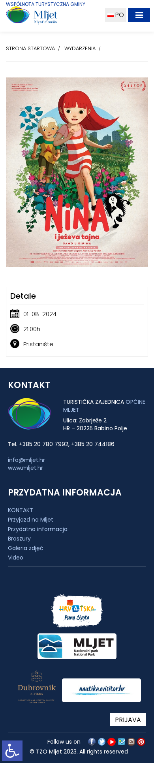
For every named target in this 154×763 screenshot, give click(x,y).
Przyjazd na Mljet (30, 520)
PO (119, 14)
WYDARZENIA (80, 48)
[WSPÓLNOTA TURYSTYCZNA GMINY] (50, 17)
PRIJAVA (128, 719)
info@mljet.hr (26, 460)
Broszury (19, 539)
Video (15, 557)
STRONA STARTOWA (30, 48)
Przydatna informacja (38, 529)
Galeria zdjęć (25, 548)
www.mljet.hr (25, 468)
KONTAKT (20, 510)
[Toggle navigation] (139, 15)
